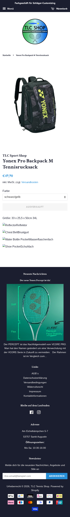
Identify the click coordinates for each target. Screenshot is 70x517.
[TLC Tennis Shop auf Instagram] (39, 413)
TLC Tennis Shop (40, 486)
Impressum (35, 391)
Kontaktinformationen (35, 396)
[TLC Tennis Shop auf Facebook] (31, 413)
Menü (10, 8)
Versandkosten (29, 182)
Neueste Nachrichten (35, 274)
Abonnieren (57, 476)
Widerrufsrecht (35, 387)
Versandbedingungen (35, 382)
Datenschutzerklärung (35, 378)
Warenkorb (61, 8)
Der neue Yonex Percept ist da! (35, 280)
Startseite (7, 55)
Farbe (6, 191)
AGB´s (35, 373)
